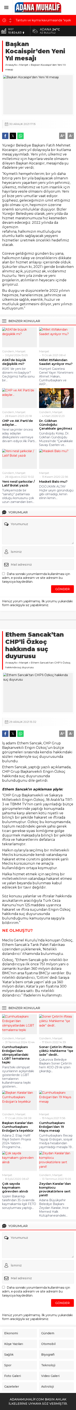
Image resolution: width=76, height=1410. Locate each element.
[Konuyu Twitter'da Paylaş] (13, 136)
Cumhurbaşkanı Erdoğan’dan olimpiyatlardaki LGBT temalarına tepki (16, 1054)
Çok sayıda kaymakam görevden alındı (15, 1187)
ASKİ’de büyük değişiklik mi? (14, 362)
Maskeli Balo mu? (53, 482)
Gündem (8, 351)
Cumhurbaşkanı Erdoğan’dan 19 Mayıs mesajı (52, 1127)
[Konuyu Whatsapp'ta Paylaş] (20, 136)
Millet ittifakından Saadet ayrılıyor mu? (56, 362)
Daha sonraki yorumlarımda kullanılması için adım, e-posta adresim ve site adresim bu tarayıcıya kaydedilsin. (36, 578)
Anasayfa (11, 64)
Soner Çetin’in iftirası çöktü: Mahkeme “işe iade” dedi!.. (56, 1051)
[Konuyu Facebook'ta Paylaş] (5, 136)
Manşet (23, 64)
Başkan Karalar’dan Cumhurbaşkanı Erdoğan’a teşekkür (18, 1127)
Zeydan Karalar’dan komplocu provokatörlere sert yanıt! (55, 1189)
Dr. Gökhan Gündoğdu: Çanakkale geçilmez (55, 424)
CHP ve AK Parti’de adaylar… (17, 423)
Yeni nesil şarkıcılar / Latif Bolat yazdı (18, 483)
